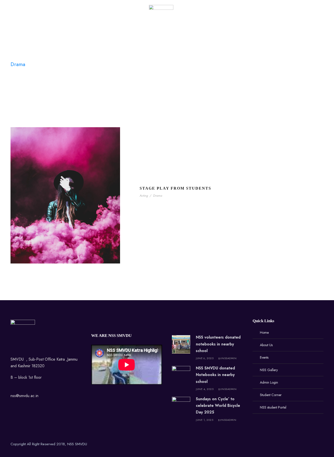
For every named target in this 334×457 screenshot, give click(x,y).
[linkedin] (296, 445)
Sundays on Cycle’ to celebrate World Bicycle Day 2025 (218, 405)
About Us (76, 18)
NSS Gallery (124, 18)
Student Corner (232, 18)
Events (99, 18)
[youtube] (313, 445)
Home (54, 18)
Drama (157, 195)
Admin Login (198, 18)
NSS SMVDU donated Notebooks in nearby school (215, 374)
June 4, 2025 (204, 389)
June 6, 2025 (204, 358)
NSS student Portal (272, 18)
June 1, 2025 (204, 420)
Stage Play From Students (175, 188)
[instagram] (321, 445)
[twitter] (304, 445)
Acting (144, 195)
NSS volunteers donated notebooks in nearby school (218, 343)
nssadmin (229, 358)
